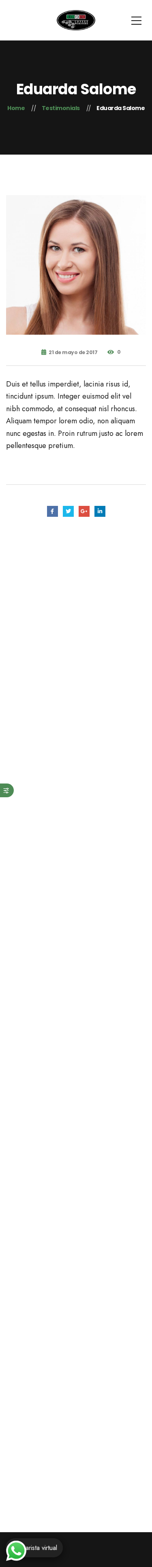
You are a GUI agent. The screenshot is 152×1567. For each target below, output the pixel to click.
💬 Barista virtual (34, 1547)
